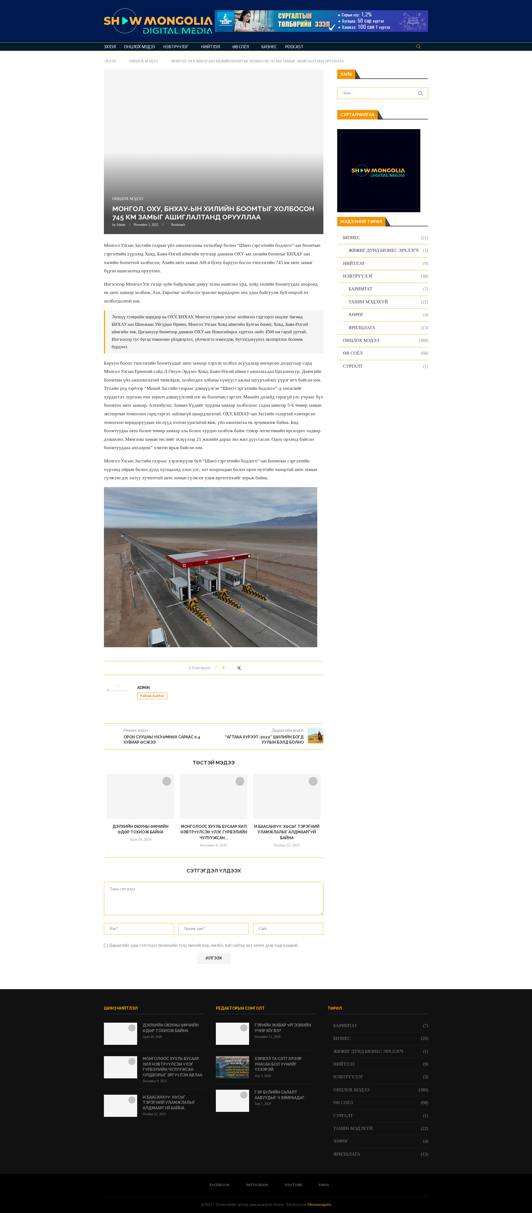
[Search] (418, 47)
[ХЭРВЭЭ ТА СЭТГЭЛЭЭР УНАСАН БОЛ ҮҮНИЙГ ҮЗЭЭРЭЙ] (232, 1067)
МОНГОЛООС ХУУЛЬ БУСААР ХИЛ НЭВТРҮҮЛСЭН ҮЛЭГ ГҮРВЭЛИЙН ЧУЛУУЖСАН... (213, 832)
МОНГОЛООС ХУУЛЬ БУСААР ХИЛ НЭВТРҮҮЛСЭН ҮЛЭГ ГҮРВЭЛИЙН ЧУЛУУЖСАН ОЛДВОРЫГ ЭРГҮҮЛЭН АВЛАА (172, 1066)
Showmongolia (319, 1204)
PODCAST (294, 46)
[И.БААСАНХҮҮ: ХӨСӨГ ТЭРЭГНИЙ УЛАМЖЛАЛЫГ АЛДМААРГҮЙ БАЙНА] (287, 796)
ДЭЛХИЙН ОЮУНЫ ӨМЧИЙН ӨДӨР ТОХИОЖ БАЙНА (171, 1028)
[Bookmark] (425, 47)
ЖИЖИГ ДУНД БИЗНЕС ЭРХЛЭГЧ (388, 250)
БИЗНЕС (269, 46)
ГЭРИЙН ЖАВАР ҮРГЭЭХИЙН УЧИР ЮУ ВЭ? (283, 1028)
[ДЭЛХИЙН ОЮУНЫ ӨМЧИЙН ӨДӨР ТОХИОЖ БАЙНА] (140, 796)
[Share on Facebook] (233, 668)
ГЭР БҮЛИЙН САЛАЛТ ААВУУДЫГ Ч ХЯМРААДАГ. (280, 1095)
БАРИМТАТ (388, 288)
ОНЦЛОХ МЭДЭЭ (139, 46)
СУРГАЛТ (385, 366)
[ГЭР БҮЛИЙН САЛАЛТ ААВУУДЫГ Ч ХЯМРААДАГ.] (232, 1101)
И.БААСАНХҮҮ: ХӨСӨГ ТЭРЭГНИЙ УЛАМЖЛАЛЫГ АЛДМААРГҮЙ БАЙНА (286, 832)
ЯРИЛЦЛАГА (388, 327)
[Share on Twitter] (239, 668)
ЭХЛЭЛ (110, 46)
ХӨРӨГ (388, 314)
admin (120, 225)
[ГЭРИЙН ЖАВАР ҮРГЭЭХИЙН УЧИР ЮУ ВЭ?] (232, 1034)
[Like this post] (227, 668)
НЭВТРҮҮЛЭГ (175, 46)
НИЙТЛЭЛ (210, 46)
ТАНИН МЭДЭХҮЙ (388, 302)
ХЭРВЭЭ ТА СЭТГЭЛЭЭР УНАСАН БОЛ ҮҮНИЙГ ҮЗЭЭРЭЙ (278, 1064)
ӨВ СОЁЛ (240, 46)
